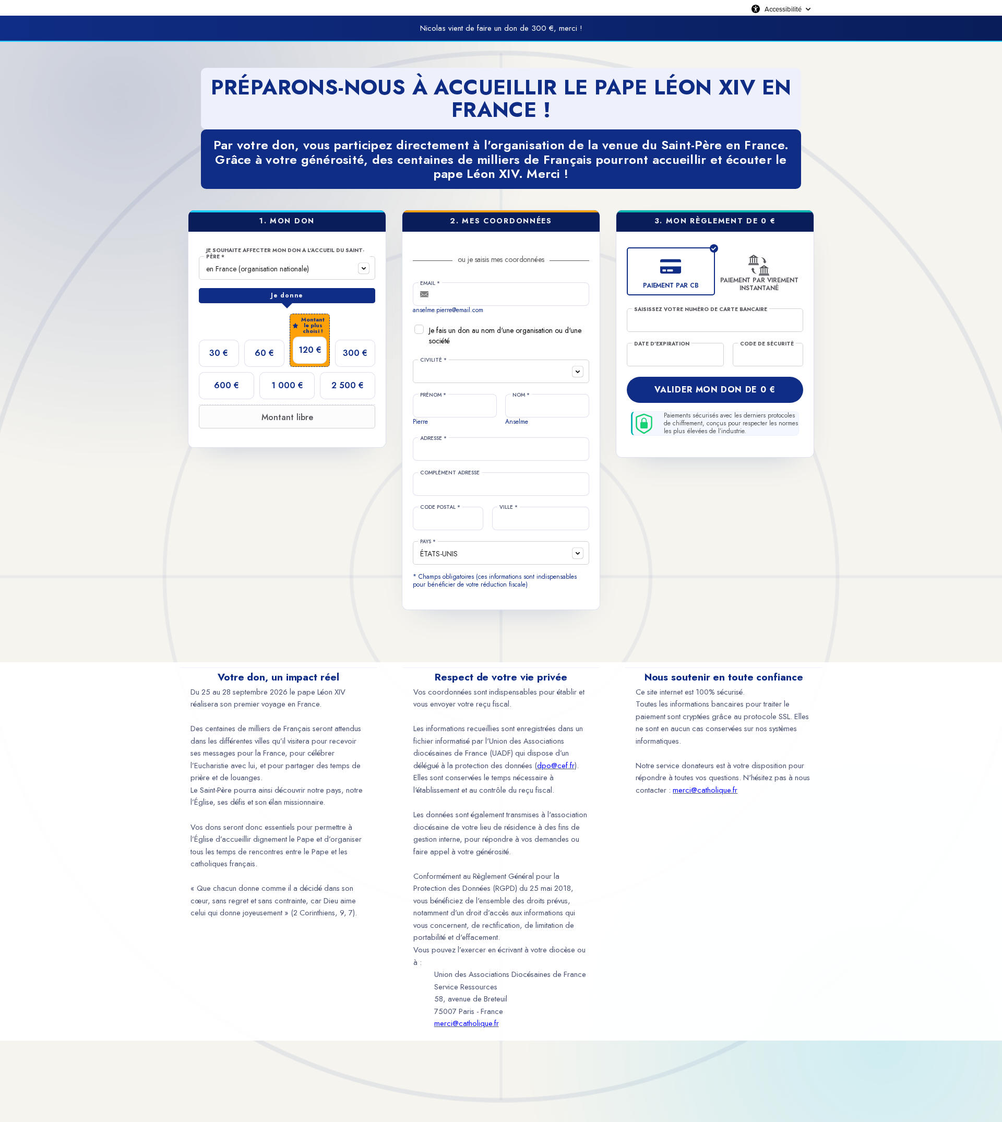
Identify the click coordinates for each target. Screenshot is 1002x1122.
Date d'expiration (661, 344)
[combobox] (287, 268)
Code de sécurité (767, 344)
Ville (508, 507)
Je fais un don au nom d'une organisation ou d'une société (505, 335)
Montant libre (287, 417)
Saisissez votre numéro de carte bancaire (700, 309)
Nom (521, 395)
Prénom (433, 395)
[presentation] (287, 296)
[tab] (287, 296)
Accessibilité (783, 9)
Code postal (440, 507)
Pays (428, 542)
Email (430, 283)
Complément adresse (450, 473)
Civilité (433, 360)
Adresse (433, 438)
